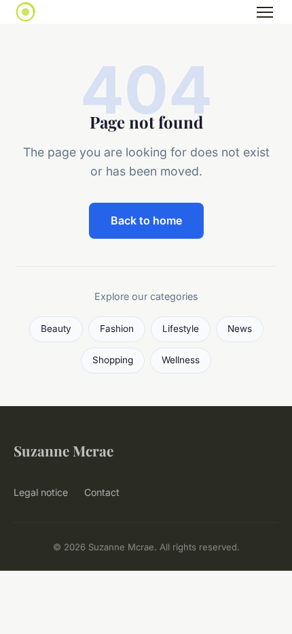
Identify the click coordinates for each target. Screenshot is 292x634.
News (239, 328)
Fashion (117, 328)
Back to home (146, 220)
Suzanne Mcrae (63, 450)
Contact (102, 492)
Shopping (112, 359)
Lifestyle (180, 328)
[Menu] (264, 12)
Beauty (56, 328)
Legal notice (41, 492)
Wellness (181, 359)
